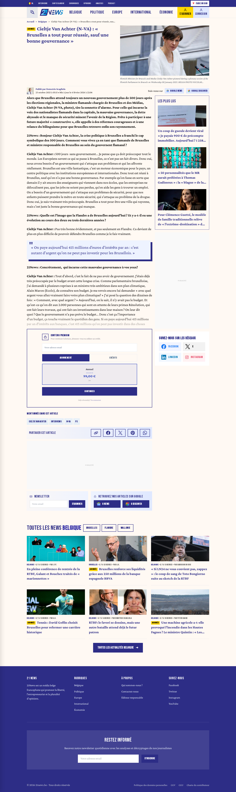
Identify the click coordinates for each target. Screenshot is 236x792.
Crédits (113, 357)
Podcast (111, 3)
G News (105, 504)
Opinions (87, 3)
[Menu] (32, 12)
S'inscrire (149, 758)
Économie (166, 12)
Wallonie (125, 527)
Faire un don (200, 3)
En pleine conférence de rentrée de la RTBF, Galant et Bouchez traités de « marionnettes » (53, 574)
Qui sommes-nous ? (132, 685)
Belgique (75, 12)
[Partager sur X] (120, 433)
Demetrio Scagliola (55, 89)
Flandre (109, 527)
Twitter (173, 691)
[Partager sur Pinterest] (133, 433)
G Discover (136, 504)
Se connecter (96, 400)
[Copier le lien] (96, 433)
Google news (176, 90)
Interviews (43, 3)
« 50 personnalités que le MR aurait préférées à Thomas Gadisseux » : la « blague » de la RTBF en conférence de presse (181, 178)
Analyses (99, 3)
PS (76, 421)
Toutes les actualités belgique (116, 647)
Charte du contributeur (198, 785)
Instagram (174, 697)
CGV (173, 785)
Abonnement (66, 357)
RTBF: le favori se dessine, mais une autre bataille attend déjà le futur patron (114, 627)
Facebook (174, 685)
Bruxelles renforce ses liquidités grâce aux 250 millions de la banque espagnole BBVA (117, 574)
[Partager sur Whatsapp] (145, 433)
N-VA (68, 421)
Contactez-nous (130, 691)
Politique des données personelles (150, 785)
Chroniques (74, 3)
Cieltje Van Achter (37, 421)
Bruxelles (91, 527)
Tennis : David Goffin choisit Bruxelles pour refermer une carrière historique (53, 627)
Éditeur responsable (132, 697)
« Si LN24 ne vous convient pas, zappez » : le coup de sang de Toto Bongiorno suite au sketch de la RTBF (179, 574)
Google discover (200, 90)
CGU (181, 785)
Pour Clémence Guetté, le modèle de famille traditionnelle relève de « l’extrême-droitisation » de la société (182, 220)
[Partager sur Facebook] (108, 433)
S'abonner (77, 504)
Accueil (30, 21)
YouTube (173, 703)
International (141, 12)
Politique (97, 12)
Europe (117, 12)
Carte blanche (58, 3)
